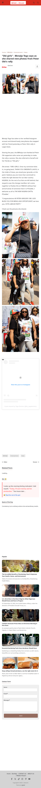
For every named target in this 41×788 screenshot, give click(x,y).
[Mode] (34, 3)
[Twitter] (15, 779)
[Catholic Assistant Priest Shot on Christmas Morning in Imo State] (20, 621)
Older (5, 462)
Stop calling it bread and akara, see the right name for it (20, 671)
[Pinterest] (26, 779)
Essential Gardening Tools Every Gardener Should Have (19, 648)
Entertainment (14, 456)
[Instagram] (22, 779)
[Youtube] (29, 779)
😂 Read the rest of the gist (12, 495)
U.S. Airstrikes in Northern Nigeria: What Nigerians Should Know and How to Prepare (18, 600)
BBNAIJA (5, 456)
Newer (35, 462)
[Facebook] (12, 779)
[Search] (38, 2)
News (22, 456)
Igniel (23, 785)
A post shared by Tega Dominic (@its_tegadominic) (20, 406)
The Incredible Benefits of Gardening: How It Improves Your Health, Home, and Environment (19, 575)
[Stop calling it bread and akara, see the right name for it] (20, 668)
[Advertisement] (20, 28)
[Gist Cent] (18, 2)
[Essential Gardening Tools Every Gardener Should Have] (20, 645)
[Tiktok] (19, 779)
